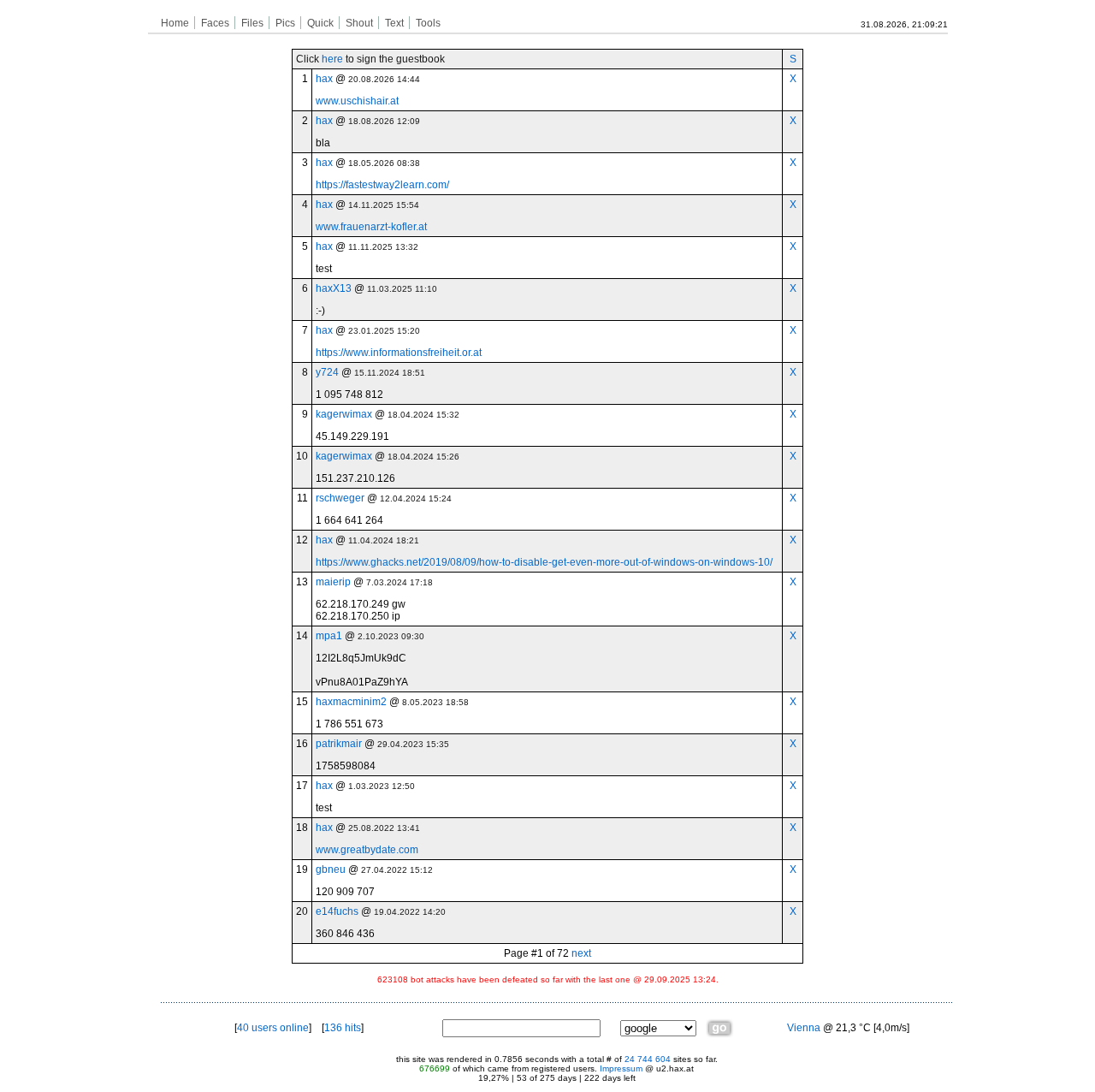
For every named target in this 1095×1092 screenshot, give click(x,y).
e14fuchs (337, 911)
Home (175, 23)
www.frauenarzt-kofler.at (371, 227)
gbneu (331, 869)
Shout (359, 23)
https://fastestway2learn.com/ (382, 185)
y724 (327, 372)
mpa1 (329, 636)
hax (324, 79)
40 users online (273, 1028)
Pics (285, 23)
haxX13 (334, 288)
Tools (428, 23)
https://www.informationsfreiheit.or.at (399, 353)
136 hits (342, 1028)
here (332, 59)
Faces (215, 23)
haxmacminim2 (351, 702)
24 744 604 (647, 1059)
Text (394, 23)
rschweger (340, 498)
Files (252, 23)
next (581, 953)
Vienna (803, 1028)
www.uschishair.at (357, 101)
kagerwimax (344, 414)
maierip (333, 582)
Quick (320, 23)
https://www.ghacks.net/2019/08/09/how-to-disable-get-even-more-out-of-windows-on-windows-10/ (544, 562)
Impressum (621, 1068)
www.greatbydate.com (367, 850)
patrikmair (339, 744)
